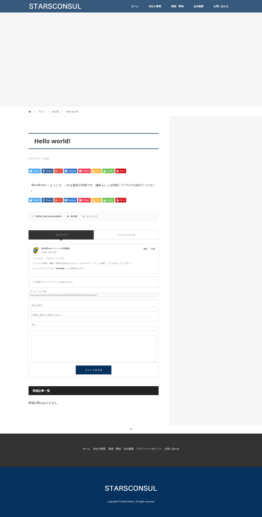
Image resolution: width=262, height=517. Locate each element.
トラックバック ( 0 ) (126, 234)
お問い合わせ (221, 6)
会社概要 (199, 6)
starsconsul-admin (52, 216)
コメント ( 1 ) (61, 234)
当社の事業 (155, 6)
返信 (145, 248)
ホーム (135, 6)
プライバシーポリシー (149, 448)
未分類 (46, 158)
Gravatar (60, 268)
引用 (153, 248)
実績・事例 (177, 6)
